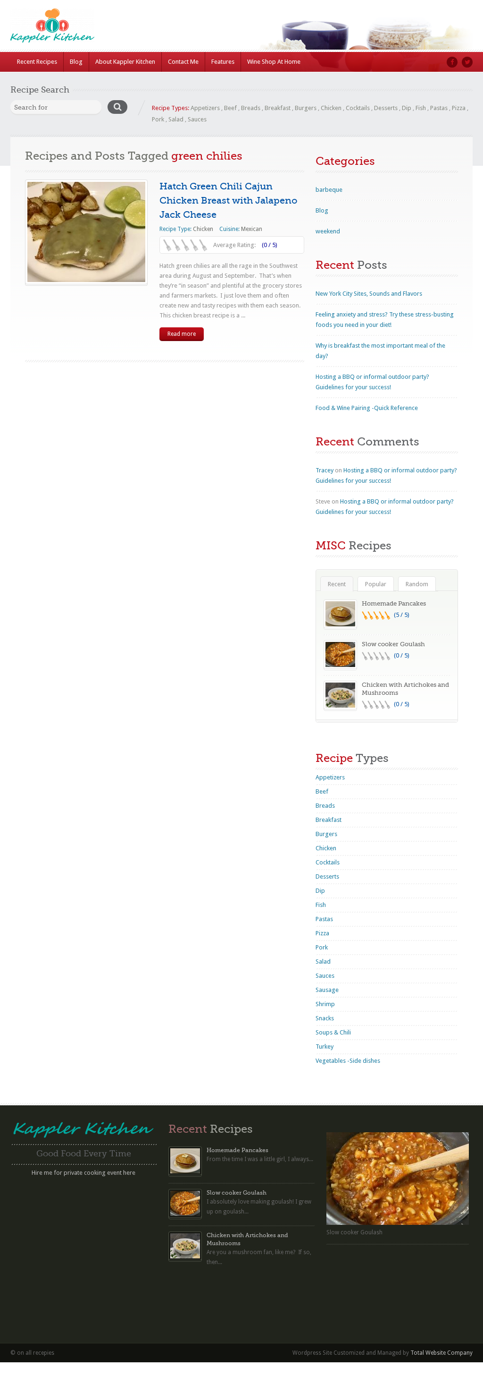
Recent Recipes (37, 61)
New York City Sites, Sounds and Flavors (369, 293)
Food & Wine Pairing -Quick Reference (367, 407)
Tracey (324, 470)
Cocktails (358, 107)
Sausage (327, 989)
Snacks (325, 1018)
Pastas (439, 107)
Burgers (305, 107)
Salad (175, 119)
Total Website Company (441, 1353)
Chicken (331, 107)
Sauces (197, 119)
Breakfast (278, 107)
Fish (421, 107)
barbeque (329, 189)
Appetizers (205, 107)
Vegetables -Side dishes (348, 1060)
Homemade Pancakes (394, 603)
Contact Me (183, 61)
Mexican (251, 229)
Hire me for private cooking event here (83, 1172)
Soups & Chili (333, 1032)
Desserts (386, 107)
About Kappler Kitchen (125, 61)
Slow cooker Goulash (393, 644)
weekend (328, 231)
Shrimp (325, 1004)
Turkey (324, 1046)
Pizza (459, 107)
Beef (230, 107)
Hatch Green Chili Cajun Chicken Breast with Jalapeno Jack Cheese (228, 200)
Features (222, 61)
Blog (76, 61)
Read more (181, 334)
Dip (406, 107)
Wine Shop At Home (273, 61)
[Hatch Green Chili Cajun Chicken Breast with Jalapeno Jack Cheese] (86, 232)
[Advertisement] (83, 1246)
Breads (250, 107)
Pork (158, 119)
